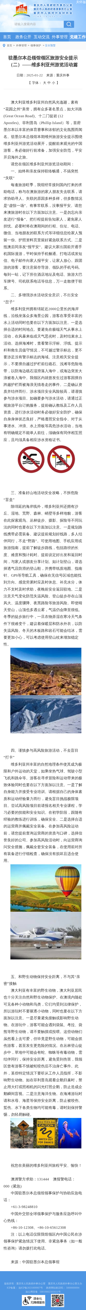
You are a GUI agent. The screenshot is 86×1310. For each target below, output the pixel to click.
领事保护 (35, 45)
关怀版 (81, 2)
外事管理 (60, 37)
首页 (7, 37)
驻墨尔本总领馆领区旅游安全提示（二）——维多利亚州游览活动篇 (43, 61)
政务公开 (23, 37)
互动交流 (42, 37)
